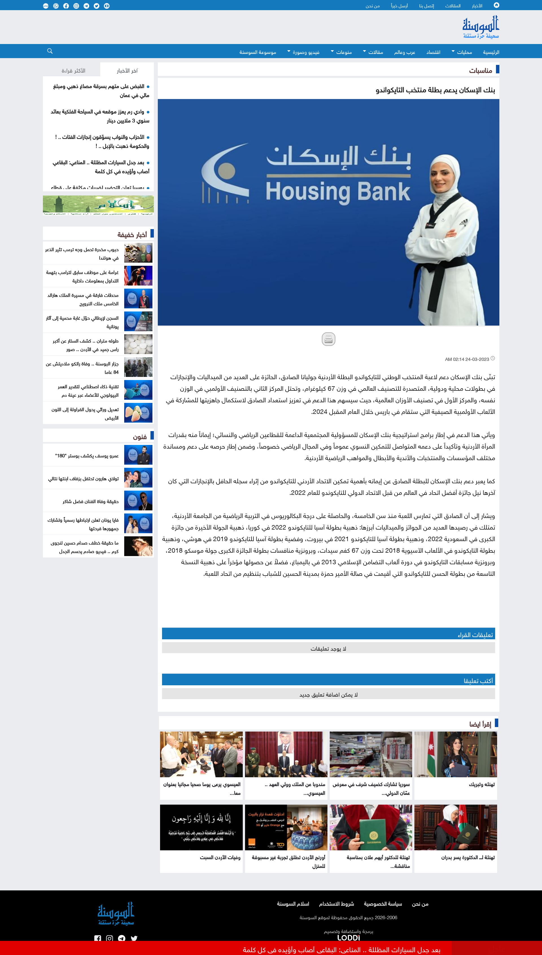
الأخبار (477, 5)
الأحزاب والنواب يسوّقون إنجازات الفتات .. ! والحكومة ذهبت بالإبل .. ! (102, 140)
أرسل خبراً (399, 5)
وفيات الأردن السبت (220, 856)
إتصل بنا (426, 5)
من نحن (373, 5)
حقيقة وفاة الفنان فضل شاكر (91, 500)
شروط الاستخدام (336, 902)
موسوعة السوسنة (258, 51)
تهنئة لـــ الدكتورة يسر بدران (468, 856)
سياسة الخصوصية (383, 902)
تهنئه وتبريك (482, 783)
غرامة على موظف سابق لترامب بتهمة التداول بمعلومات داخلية (82, 275)
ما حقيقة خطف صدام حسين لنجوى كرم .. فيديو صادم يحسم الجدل (85, 546)
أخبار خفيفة (132, 233)
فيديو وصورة (306, 51)
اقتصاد (433, 51)
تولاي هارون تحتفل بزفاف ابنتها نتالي (83, 477)
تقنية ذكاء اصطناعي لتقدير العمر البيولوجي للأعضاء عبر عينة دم (88, 389)
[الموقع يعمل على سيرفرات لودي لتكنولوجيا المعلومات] (348, 936)
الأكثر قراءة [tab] (73, 69)
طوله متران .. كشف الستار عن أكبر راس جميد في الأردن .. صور (86, 344)
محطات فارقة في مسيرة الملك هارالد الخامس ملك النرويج (83, 298)
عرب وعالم (404, 51)
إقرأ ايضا (480, 723)
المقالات (453, 5)
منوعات (344, 51)
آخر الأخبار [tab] (127, 69)
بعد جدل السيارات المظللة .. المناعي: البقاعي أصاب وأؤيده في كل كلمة (101, 166)
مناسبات (480, 69)
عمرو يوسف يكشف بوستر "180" (87, 455)
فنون (140, 435)
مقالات (376, 51)
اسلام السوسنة (293, 902)
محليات (464, 51)
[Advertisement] (225, 27)
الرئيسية (491, 51)
